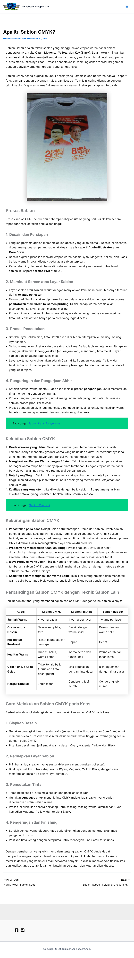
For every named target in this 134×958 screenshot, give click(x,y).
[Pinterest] (23, 930)
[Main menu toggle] (127, 6)
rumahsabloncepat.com (36, 6)
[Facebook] (17, 930)
